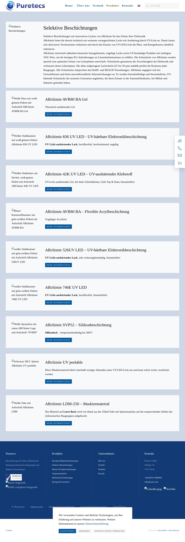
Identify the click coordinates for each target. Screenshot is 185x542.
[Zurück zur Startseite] (25, 6)
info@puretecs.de (151, 482)
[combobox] (162, 6)
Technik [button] (98, 5)
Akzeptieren (67, 531)
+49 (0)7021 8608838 (153, 478)
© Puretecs (18, 507)
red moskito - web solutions (168, 530)
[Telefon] (180, 148)
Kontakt (127, 5)
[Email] (180, 155)
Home (69, 5)
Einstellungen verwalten (110, 531)
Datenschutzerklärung (62, 507)
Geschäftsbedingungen (94, 507)
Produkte (101, 469)
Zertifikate (119, 507)
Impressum (36, 507)
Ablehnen (84, 531)
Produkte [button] (112, 5)
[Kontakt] (180, 140)
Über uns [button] (83, 5)
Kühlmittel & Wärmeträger (62, 478)
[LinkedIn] (180, 162)
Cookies (9, 530)
